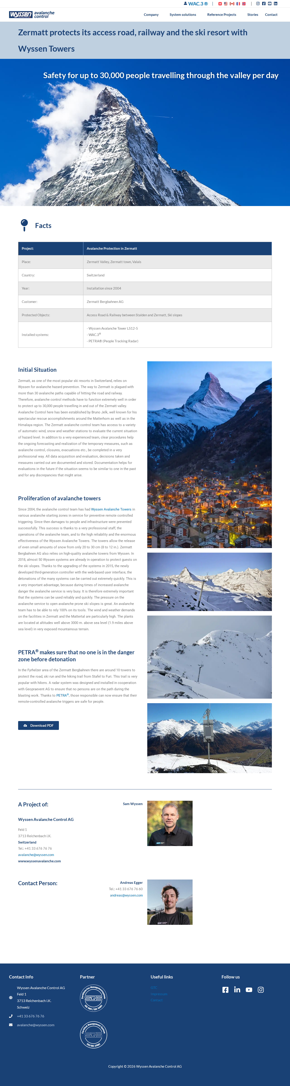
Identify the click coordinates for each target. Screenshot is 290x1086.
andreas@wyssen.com (126, 895)
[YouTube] (249, 990)
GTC (154, 987)
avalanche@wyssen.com (36, 855)
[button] (161, 14)
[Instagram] (261, 990)
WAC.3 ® (198, 3)
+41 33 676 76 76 (30, 1016)
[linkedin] (276, 3)
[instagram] (258, 3)
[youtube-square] (270, 3)
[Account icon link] (185, 3)
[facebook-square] (264, 3)
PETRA (62, 695)
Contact (157, 1000)
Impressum (159, 994)
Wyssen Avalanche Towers (111, 509)
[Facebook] (225, 990)
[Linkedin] (237, 990)
